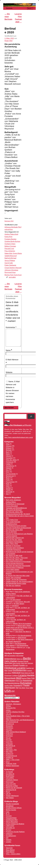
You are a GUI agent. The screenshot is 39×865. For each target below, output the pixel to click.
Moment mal (10, 476)
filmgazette (9, 726)
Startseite (9, 8)
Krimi (7, 472)
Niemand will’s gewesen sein (15, 538)
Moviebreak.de (10, 746)
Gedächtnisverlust (11, 524)
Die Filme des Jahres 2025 (14, 512)
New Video (9, 752)
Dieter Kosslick (17, 663)
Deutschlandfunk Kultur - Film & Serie (18, 716)
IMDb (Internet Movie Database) (16, 732)
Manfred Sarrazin (18, 629)
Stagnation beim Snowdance (15, 548)
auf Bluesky (20, 425)
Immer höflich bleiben (12, 569)
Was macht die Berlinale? (14, 510)
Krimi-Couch (10, 782)
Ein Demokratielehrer (24, 635)
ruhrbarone (9, 834)
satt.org (8, 793)
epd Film (8, 718)
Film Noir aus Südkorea (13, 585)
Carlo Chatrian (10, 661)
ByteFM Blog (10, 776)
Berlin (13, 241)
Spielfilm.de (9, 757)
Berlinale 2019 (9, 221)
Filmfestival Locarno (14, 668)
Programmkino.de (11, 756)
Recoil (8, 792)
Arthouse (8, 227)
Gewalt (10, 670)
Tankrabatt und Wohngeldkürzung (16, 508)
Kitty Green (13, 253)
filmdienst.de (10, 724)
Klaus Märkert (10, 645)
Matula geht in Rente (24, 625)
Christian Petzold (22, 661)
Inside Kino (9, 734)
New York (31, 678)
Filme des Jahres (11, 460)
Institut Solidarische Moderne (15, 824)
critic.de (8, 714)
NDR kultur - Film (11, 750)
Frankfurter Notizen (12, 780)
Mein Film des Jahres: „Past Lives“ (17, 558)
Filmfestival (9, 462)
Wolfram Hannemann (12, 766)
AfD (5, 655)
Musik (8, 478)
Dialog (8, 454)
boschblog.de (10, 774)
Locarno (22, 675)
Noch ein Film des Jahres (14, 540)
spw (7, 838)
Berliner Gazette (11, 810)
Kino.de (8, 738)
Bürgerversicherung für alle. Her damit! (18, 514)
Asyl (21, 659)
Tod (17, 688)
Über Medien (10, 798)
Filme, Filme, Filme (12, 544)
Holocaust (16, 673)
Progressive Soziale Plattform (15, 832)
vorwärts (8, 842)
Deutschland (8, 663)
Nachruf (24, 678)
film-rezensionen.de (12, 722)
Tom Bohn (22, 688)
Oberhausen (9, 680)
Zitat (7, 494)
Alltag (7, 444)
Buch (7, 452)
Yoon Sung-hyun (16, 275)
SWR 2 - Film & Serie (12, 760)
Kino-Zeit (8, 740)
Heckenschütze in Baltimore (15, 567)
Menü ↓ (30, 8)
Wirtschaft (9, 492)
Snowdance (18, 685)
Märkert (12, 852)
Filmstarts (9, 730)
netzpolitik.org (10, 828)
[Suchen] (31, 416)
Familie (22, 665)
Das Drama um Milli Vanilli (14, 555)
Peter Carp (19, 680)
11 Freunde (9, 772)
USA (7, 690)
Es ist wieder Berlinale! (13, 522)
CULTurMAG (10, 778)
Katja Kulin (9, 848)
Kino (11, 229)
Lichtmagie (9, 744)
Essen (16, 665)
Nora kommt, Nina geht (22, 602)
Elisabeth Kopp (8, 665)
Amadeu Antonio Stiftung (13, 808)
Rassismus (27, 680)
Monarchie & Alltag (12, 786)
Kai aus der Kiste (11, 532)
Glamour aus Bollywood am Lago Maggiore (19, 534)
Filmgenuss (9, 728)
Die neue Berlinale (8, 16)
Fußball (8, 464)
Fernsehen (9, 458)
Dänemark (30, 663)
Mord (18, 678)
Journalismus (10, 466)
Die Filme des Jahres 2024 (14, 530)
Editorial (8, 456)
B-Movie (8, 448)
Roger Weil (8, 41)
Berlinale (14, 227)
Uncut (8, 762)
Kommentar (11, 327)
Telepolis (8, 840)
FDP (26, 665)
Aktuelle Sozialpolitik (12, 804)
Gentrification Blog (11, 820)
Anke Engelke (19, 655)
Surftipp (8, 488)
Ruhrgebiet (25, 683)
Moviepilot (9, 748)
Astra (18, 659)
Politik (8, 480)
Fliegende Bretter (11, 818)
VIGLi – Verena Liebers (13, 854)
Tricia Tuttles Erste (12, 520)
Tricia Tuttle (29, 688)
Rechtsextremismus (12, 683)
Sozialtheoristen (11, 836)
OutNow (8, 754)
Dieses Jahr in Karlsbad (13, 577)
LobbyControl (10, 826)
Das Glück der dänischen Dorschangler (18, 566)
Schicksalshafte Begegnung (14, 563)
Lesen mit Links (11, 784)
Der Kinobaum (11, 4)
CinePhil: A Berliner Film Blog (15, 712)
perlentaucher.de (11, 790)
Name (9, 350)
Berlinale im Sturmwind (13, 546)
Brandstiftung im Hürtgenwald (15, 504)
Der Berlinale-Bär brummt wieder (16, 583)
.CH (12, 754)
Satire (8, 486)
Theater (8, 490)
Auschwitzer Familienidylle (14, 542)
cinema (8, 710)
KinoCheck (9, 736)
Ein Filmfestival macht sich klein (16, 526)
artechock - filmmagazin (13, 704)
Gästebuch (15, 605)
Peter (8, 852)
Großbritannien (20, 670)
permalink (12, 277)
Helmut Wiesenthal (12, 822)
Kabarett (8, 468)
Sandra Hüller (8, 685)
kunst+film (9, 742)
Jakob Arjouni (22, 637)
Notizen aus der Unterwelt (14, 788)
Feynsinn (9, 816)
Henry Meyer (7, 673)
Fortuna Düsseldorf (12, 506)
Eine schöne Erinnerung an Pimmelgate (18, 561)
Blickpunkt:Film (11, 708)
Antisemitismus (10, 659)
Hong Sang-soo (26, 673)
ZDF (13, 691)
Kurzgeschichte (11, 474)
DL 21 (8, 814)
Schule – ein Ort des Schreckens (16, 579)
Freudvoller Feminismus (13, 549)
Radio (7, 484)
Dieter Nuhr (24, 663)
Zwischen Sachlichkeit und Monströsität (18, 528)
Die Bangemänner (20, 643)
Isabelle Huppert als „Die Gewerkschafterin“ (19, 581)
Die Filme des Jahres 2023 (14, 560)
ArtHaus (8, 706)
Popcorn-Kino (10, 482)
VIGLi (7, 605)
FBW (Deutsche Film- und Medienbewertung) (20, 720)
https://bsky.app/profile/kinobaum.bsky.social (18, 437)
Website (9, 372)
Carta (7, 812)
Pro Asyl (8, 830)
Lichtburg (15, 675)
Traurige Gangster (11, 536)
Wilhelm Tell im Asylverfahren (22, 623)
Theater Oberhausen (12, 796)
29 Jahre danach (15, 599)
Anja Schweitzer (11, 655)
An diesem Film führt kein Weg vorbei (17, 575)
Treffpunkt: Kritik (11, 763)
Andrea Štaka (9, 234)
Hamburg (29, 670)
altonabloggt (9, 806)
